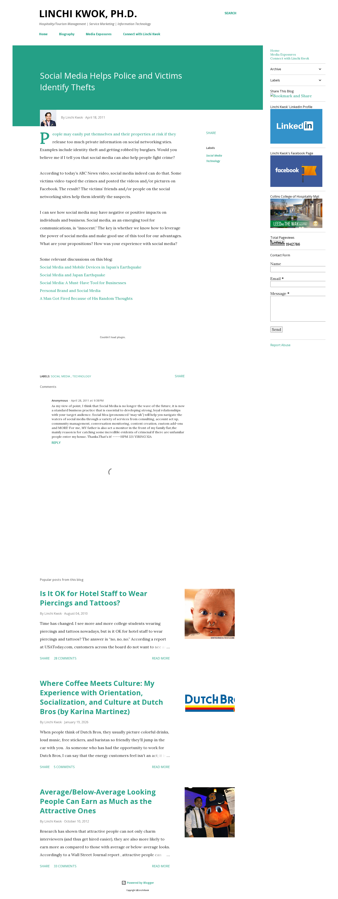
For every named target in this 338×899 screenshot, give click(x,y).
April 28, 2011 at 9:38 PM (87, 400)
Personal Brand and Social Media (70, 290)
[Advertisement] (106, 528)
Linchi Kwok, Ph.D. (88, 13)
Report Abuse (280, 345)
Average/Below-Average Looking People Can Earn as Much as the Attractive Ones (98, 801)
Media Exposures (98, 34)
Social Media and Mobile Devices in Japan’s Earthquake (90, 267)
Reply (56, 442)
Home (43, 34)
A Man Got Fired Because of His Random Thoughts (86, 298)
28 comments (65, 658)
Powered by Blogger (140, 883)
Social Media (214, 155)
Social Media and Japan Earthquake (72, 274)
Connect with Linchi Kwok (141, 34)
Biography (66, 34)
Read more (161, 658)
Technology (213, 161)
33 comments (65, 866)
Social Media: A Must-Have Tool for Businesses (83, 282)
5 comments (64, 767)
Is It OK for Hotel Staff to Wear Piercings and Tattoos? (93, 598)
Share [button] (211, 133)
